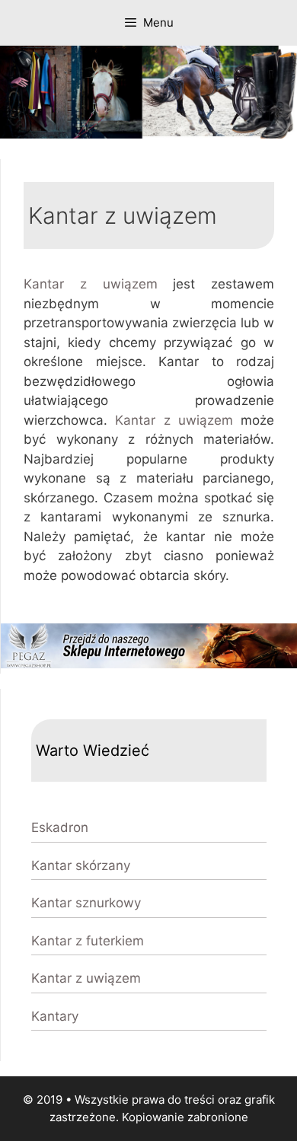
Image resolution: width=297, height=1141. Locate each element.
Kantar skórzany (80, 865)
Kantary (54, 1016)
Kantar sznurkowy (86, 902)
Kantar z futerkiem (87, 940)
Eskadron (59, 827)
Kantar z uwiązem (91, 284)
